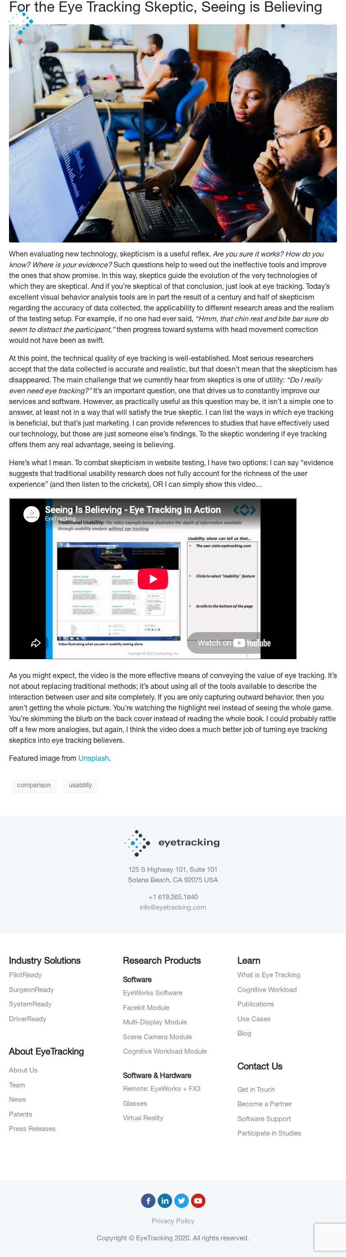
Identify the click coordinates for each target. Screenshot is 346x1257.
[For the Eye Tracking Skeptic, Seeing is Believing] (173, 134)
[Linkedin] (165, 1201)
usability (80, 786)
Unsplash (93, 759)
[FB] (148, 1201)
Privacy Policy (173, 1221)
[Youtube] (198, 1201)
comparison (34, 786)
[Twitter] (181, 1201)
